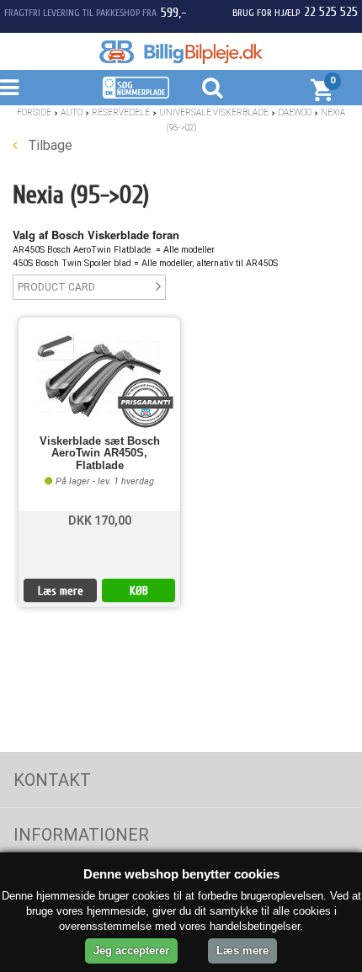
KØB (139, 591)
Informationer (81, 835)
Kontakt (52, 780)
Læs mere (60, 591)
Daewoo (294, 112)
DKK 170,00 (99, 520)
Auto (72, 112)
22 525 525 (331, 11)
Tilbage (48, 145)
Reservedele (121, 112)
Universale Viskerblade (214, 112)
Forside (34, 112)
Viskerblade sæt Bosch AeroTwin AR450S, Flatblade (100, 453)
